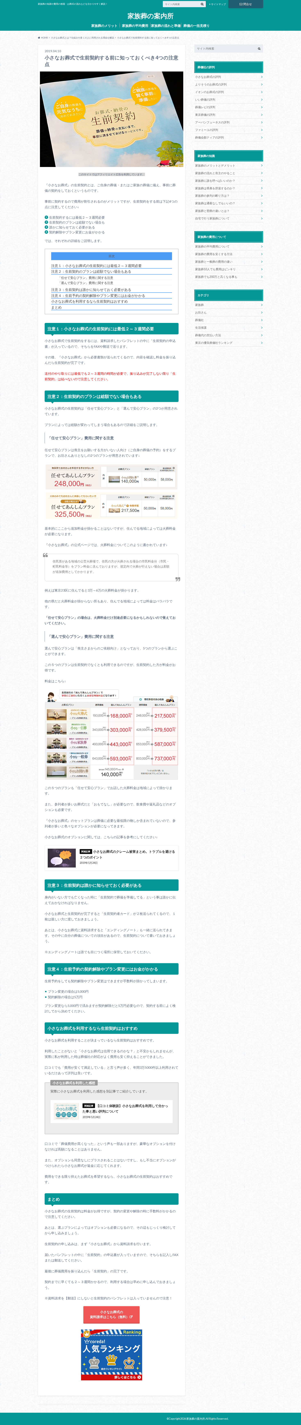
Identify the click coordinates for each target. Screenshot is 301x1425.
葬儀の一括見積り (196, 25)
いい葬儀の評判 (205, 99)
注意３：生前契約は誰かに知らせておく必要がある (91, 290)
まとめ (56, 307)
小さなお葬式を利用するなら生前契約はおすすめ (89, 301)
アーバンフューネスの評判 (212, 122)
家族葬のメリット (104, 25)
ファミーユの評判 (206, 130)
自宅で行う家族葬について (212, 218)
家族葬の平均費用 (135, 25)
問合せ (247, 4)
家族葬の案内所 (151, 16)
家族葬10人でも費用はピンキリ (215, 269)
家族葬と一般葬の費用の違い (213, 261)
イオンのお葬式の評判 (209, 92)
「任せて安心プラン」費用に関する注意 (85, 277)
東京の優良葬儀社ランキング (213, 342)
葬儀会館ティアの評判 (209, 137)
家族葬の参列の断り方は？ (212, 195)
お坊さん (201, 312)
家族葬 (199, 305)
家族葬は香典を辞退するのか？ (215, 188)
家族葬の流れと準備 (166, 25)
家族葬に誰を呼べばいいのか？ (215, 180)
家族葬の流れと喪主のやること (215, 173)
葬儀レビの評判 (205, 107)
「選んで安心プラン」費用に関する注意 (85, 283)
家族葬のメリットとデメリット (215, 165)
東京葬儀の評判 (205, 114)
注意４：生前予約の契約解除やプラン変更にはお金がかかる (98, 296)
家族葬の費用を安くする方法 (213, 254)
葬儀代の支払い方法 (208, 335)
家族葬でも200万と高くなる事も (216, 276)
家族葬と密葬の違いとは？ (212, 210)
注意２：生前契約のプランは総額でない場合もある (91, 271)
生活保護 (201, 327)
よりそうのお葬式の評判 (211, 84)
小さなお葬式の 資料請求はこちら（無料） (109, 1314)
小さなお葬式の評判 (208, 76)
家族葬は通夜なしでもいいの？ (215, 203)
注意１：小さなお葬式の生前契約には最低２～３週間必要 (96, 266)
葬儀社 (199, 320)
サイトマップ (218, 4)
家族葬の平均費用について (212, 246)
